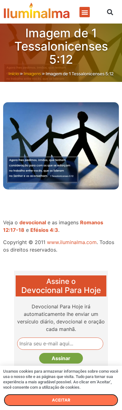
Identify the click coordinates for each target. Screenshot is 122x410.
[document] (61, 205)
